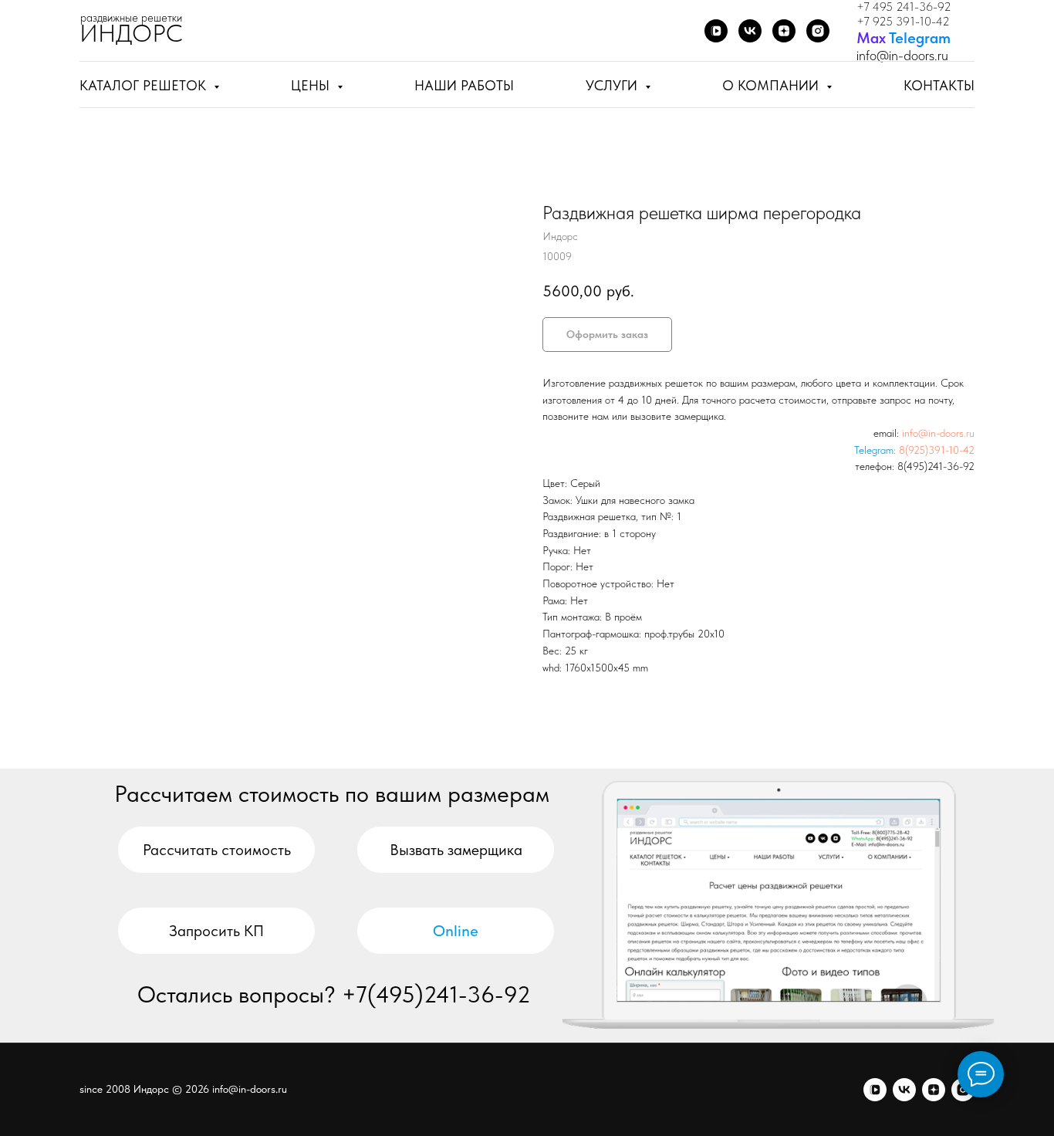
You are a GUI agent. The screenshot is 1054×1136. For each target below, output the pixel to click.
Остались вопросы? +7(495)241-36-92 (334, 994)
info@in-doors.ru (938, 433)
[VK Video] (716, 30)
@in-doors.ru (912, 55)
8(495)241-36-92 (936, 466)
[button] (455, 850)
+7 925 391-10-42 (903, 21)
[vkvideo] (875, 1089)
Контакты (939, 85)
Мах (871, 38)
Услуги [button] (613, 85)
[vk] (904, 1089)
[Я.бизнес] (817, 30)
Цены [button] (312, 85)
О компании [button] (772, 85)
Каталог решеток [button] (144, 85)
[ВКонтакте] (750, 30)
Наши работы (464, 85)
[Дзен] (784, 30)
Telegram (920, 38)
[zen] (933, 1089)
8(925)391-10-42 (937, 450)
